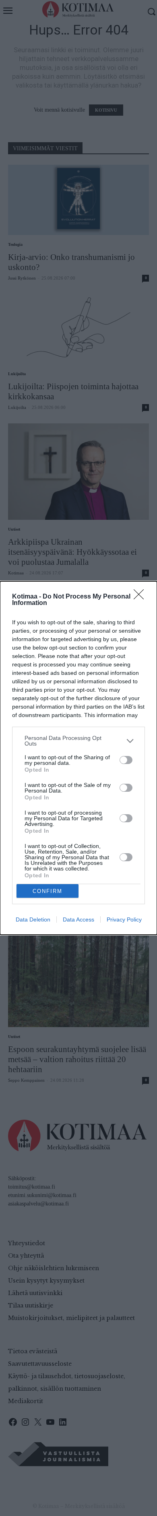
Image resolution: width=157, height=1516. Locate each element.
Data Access (78, 919)
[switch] (126, 760)
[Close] (141, 597)
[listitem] (78, 740)
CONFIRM (47, 891)
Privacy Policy (124, 919)
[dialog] (78, 758)
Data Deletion (33, 919)
